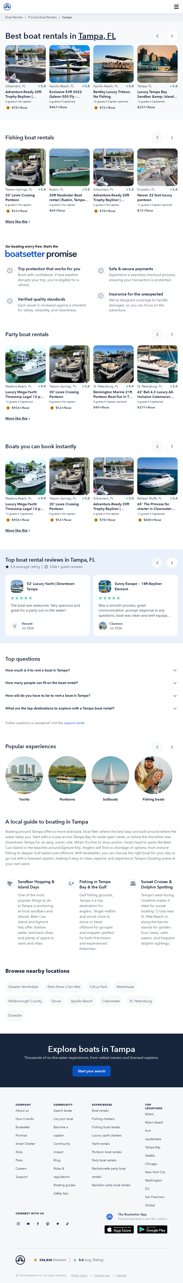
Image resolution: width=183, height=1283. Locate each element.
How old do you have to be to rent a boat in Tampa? (47, 695)
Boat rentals (100, 1111)
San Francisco (154, 1197)
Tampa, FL (97, 36)
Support (21, 1177)
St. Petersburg (140, 1001)
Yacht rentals (101, 1144)
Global (150, 1205)
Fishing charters (103, 1119)
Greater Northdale (23, 987)
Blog (57, 1160)
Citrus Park (98, 987)
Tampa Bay (152, 1147)
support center (74, 723)
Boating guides (64, 1185)
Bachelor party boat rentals (111, 1185)
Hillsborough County (25, 1001)
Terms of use (102, 1275)
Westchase (125, 987)
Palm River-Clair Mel (64, 987)
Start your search (91, 1071)
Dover (56, 1001)
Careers (21, 1168)
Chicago (151, 1164)
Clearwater (111, 1001)
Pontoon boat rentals (107, 1152)
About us (22, 1111)
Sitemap (121, 1275)
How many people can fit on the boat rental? (41, 683)
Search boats (63, 1111)
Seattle (150, 1156)
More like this (16, 221)
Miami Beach (154, 1122)
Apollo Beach (82, 1001)
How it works (25, 1119)
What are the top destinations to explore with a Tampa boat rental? (59, 708)
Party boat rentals (104, 1160)
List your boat (63, 1119)
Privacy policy (79, 1275)
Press (19, 1160)
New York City (155, 1172)
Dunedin (15, 1015)
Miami (149, 1114)
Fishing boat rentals (106, 1127)
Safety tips (61, 1193)
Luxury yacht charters (107, 1135)
